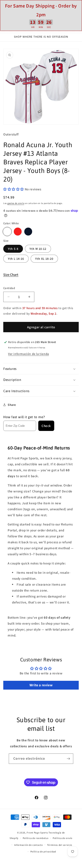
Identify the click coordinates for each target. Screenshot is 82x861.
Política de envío (62, 838)
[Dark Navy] (28, 232)
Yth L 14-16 (16, 259)
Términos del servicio (59, 844)
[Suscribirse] (68, 758)
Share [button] (12, 405)
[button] (14, 189)
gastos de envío (15, 203)
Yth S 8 (13, 249)
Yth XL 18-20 (44, 259)
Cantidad (9, 288)
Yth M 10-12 (38, 249)
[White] (7, 232)
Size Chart (10, 274)
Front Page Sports (37, 832)
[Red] (18, 232)
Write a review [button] (41, 685)
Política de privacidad (43, 851)
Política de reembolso (36, 838)
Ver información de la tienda (28, 354)
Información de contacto (28, 844)
